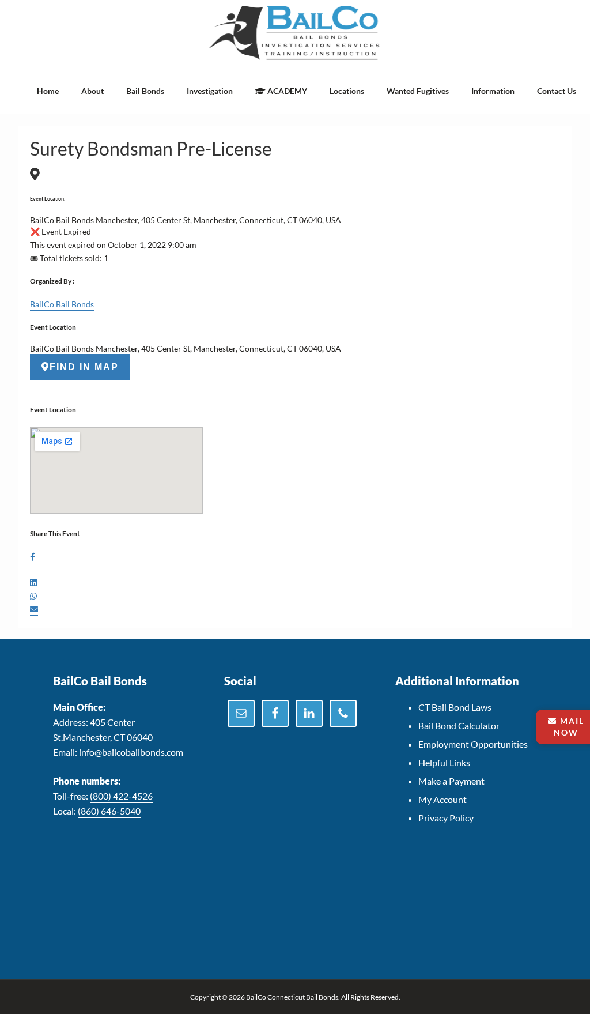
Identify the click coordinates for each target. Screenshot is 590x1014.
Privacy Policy (446, 817)
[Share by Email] (34, 610)
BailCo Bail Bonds (62, 304)
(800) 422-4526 (121, 795)
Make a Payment (451, 780)
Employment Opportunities (473, 743)
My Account (442, 799)
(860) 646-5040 (109, 810)
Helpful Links (444, 762)
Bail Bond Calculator (459, 725)
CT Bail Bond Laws (454, 707)
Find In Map (84, 367)
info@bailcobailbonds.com (131, 752)
